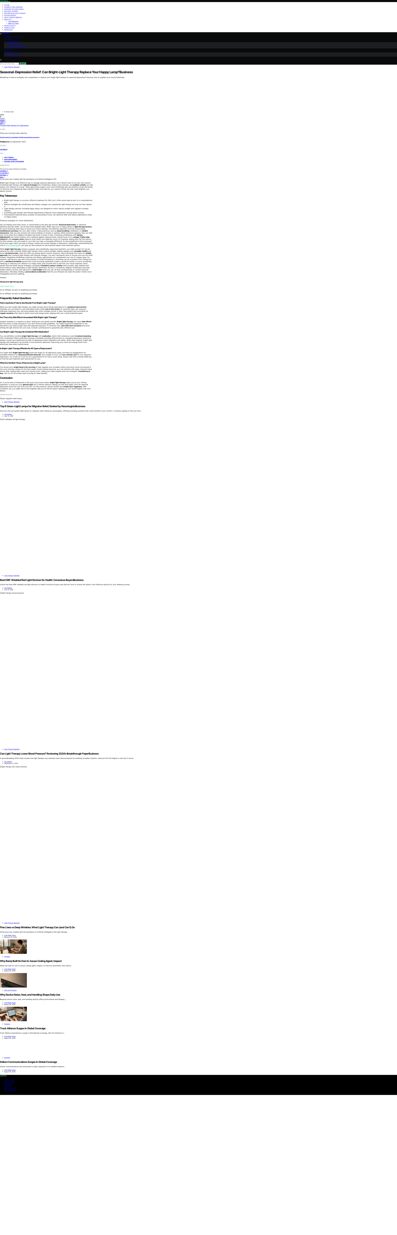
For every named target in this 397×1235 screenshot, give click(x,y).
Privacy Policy (10, 25)
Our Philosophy (13, 21)
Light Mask (4, 1)
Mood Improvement (10, 159)
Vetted (7, 5)
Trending (7, 956)
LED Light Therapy (11, 11)
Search (22, 63)
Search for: (3, 61)
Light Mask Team (10, 935)
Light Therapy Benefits (13, 17)
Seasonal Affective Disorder (14, 161)
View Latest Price (7, 286)
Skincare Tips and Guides (14, 9)
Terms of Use (9, 27)
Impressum (8, 29)
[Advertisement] (83, 93)
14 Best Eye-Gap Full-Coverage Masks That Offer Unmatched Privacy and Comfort (19, 137)
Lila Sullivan (3, 149)
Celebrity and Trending (13, 7)
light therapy (9, 157)
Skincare (7, 39)
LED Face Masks (10, 15)
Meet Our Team (13, 23)
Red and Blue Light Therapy (15, 13)
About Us (7, 19)
